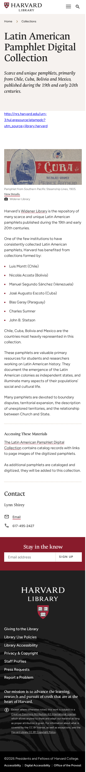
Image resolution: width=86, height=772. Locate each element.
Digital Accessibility (37, 765)
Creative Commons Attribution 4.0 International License (43, 714)
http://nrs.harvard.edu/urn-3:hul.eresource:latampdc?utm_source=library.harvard (26, 120)
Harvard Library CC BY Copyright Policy (33, 732)
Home (8, 21)
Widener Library (34, 211)
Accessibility (12, 765)
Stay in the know (43, 547)
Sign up (66, 557)
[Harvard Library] (43, 603)
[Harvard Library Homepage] (23, 7)
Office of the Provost (67, 765)
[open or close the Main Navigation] (68, 7)
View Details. (12, 194)
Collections (29, 21)
